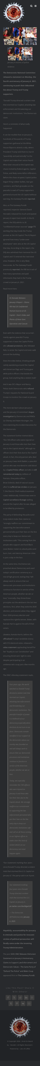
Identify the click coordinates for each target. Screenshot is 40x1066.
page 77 (32, 227)
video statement (10, 647)
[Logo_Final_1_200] (20, 1017)
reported (31, 199)
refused (30, 388)
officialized (7, 639)
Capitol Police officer (15, 470)
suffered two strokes (18, 487)
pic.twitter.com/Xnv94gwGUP (20, 906)
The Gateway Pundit (26, 975)
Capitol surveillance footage (14, 500)
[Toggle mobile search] (31, 6)
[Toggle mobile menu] (36, 6)
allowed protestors (15, 346)
